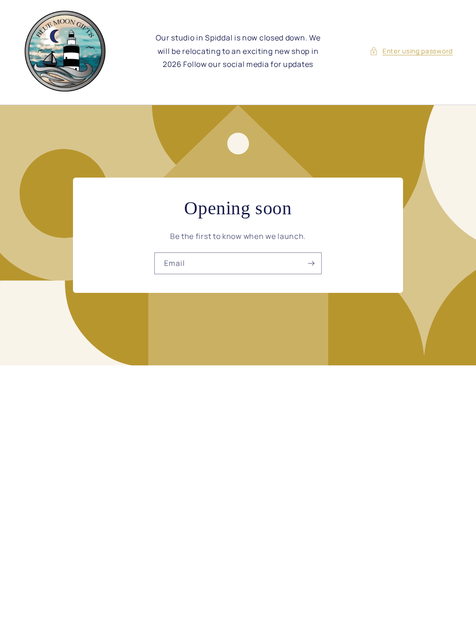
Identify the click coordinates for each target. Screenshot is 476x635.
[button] (411, 51)
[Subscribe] (311, 263)
